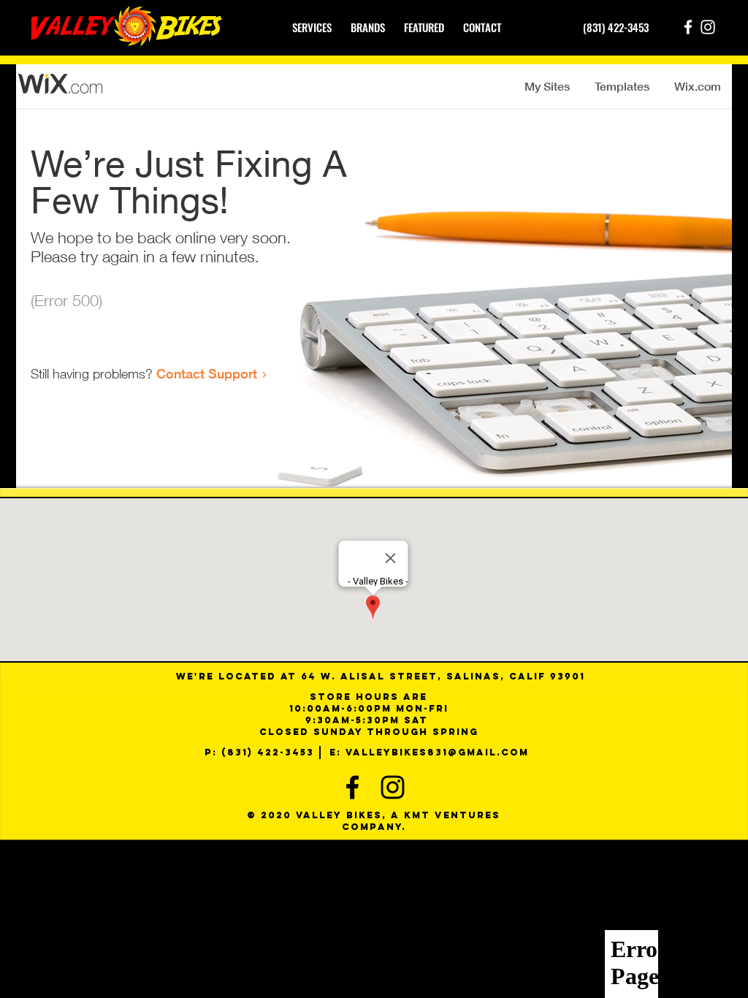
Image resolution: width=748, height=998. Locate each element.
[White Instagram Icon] (707, 27)
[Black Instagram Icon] (392, 787)
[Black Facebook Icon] (352, 787)
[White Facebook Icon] (688, 27)
